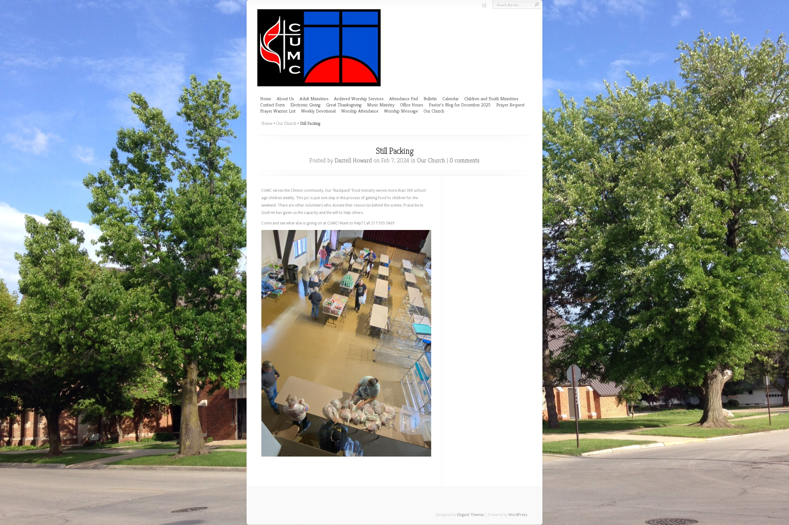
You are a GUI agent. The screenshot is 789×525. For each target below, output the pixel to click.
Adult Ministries (314, 98)
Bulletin (430, 98)
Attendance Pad (403, 98)
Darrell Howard (353, 160)
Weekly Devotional (318, 111)
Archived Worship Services (359, 98)
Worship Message (401, 111)
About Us (285, 98)
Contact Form (272, 105)
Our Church (433, 111)
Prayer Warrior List (278, 111)
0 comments (465, 160)
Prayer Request (510, 105)
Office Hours (411, 105)
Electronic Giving (305, 105)
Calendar (450, 98)
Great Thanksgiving (344, 105)
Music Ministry (380, 105)
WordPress (518, 515)
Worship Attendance (359, 111)
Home (265, 98)
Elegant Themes (470, 515)
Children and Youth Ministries (491, 98)
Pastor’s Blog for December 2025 (460, 105)
